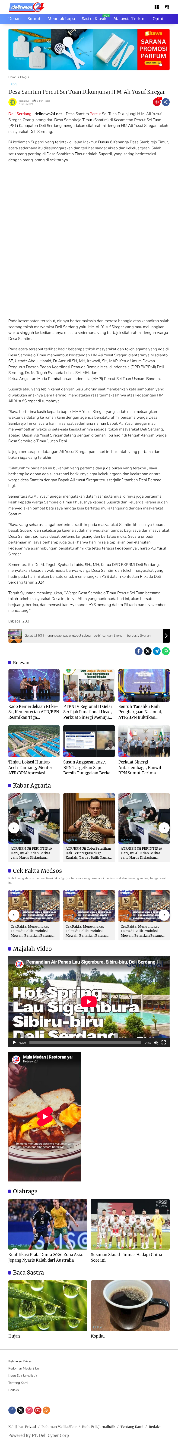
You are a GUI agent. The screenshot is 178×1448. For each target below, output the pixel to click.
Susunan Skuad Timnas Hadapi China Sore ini (126, 1257)
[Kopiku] (130, 1305)
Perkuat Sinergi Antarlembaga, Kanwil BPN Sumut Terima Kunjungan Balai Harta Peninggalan (140, 768)
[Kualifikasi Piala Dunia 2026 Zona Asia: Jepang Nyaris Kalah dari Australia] (47, 1224)
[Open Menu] (156, 7)
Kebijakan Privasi (20, 1361)
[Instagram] (29, 1410)
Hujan (14, 1336)
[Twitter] (148, 651)
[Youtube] (37, 1410)
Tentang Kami (18, 1383)
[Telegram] (157, 651)
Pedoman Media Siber (24, 1368)
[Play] (14, 1042)
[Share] (166, 102)
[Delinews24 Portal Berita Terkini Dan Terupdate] (26, 6)
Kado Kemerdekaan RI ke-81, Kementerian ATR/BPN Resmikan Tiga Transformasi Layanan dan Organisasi (34, 712)
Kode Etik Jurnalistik (22, 1375)
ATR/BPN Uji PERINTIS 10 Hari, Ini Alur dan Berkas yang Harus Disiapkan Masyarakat (31, 853)
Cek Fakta (73, 918)
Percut (95, 113)
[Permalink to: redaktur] (13, 102)
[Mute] (156, 1042)
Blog (13, 84)
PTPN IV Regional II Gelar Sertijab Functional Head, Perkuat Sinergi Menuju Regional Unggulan (87, 712)
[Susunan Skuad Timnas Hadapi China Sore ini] (130, 1224)
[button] (167, 7)
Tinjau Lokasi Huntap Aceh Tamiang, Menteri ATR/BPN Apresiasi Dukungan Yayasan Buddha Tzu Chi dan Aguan (31, 768)
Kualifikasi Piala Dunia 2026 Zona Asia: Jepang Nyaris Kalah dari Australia (45, 1257)
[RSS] (46, 1410)
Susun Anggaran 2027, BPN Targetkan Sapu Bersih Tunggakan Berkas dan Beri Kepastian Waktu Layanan (88, 768)
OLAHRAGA (20, 1245)
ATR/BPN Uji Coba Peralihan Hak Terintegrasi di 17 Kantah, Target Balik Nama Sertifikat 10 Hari (88, 853)
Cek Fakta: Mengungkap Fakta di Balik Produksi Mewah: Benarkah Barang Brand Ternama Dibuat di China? (31, 931)
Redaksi (13, 1390)
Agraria (16, 840)
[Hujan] (47, 1305)
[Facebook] (139, 651)
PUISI (15, 1327)
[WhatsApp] (166, 651)
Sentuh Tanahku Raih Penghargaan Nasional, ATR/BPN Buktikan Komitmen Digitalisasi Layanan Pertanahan (140, 712)
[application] (89, 1001)
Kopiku (98, 1336)
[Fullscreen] (163, 1042)
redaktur (24, 101)
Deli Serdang (20, 113)
